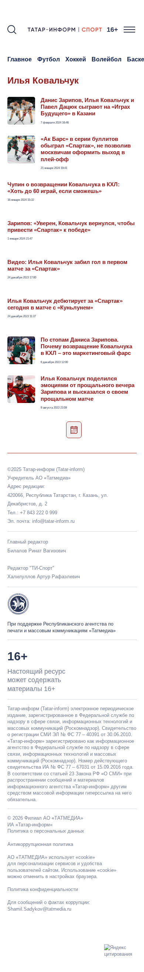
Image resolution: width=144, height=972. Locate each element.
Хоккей (75, 59)
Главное (19, 59)
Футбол (48, 59)
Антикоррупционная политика (40, 844)
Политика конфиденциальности (42, 889)
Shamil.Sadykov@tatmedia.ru (39, 909)
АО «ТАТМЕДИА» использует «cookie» (51, 857)
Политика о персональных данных (45, 831)
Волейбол (106, 59)
